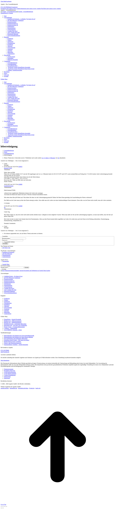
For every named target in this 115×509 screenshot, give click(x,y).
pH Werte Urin (6, 247)
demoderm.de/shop (23, 388)
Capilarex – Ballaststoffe (10, 328)
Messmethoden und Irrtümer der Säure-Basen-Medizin (18, 337)
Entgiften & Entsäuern (8, 252)
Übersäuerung (8, 303)
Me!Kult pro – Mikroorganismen (12, 321)
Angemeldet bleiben (9, 242)
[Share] (3, 506)
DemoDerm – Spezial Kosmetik (12, 319)
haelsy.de (38, 388)
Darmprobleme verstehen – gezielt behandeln (16, 344)
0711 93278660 (5, 7)
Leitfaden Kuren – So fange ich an (13, 276)
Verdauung (7, 301)
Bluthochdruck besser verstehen (12, 341)
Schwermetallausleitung (10, 293)
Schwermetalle (8, 307)
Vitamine (6, 310)
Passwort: (4, 240)
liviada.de (31, 388)
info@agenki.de (13, 7)
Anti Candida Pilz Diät (10, 290)
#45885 (20, 184)
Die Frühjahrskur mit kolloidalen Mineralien (15, 338)
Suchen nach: (4, 267)
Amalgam (6, 309)
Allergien (6, 306)
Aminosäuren (7, 313)
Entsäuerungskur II (9, 281)
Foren (5, 152)
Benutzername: (6, 238)
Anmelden (5, 243)
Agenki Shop (5, 264)
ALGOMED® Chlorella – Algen (13, 330)
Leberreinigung (6, 256)
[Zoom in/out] (6, 506)
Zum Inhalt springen (6, 1)
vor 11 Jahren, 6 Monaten (48, 158)
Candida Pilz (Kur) (9, 288)
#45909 (20, 206)
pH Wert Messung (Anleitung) (12, 278)
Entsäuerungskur (8, 279)
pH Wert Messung (7, 253)
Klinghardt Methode (9, 291)
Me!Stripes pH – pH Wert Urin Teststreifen (15, 325)
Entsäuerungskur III (9, 282)
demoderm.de (13, 388)
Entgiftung (7, 304)
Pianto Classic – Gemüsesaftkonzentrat (14, 327)
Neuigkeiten (5, 261)
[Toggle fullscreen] (4, 506)
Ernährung (7, 298)
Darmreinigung (6, 255)
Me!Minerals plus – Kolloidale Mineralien (15, 324)
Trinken (6, 300)
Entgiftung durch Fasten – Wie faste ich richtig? (16, 340)
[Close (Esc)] (1, 506)
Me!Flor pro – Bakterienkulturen (12, 322)
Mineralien (7, 312)
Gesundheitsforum (9, 150)
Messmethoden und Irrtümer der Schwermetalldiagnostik (19, 335)
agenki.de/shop (5, 388)
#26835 (20, 166)
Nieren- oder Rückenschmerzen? (12, 343)
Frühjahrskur (7, 284)
